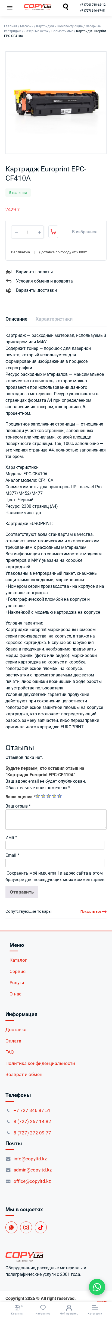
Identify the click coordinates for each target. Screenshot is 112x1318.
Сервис (18, 971)
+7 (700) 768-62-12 (92, 4)
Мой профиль (69, 1313)
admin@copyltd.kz (33, 1170)
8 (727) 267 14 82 (32, 1121)
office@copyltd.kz (32, 1181)
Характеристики (54, 319)
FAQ (9, 1052)
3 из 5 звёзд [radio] (48, 796)
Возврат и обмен (23, 1074)
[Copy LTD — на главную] (56, 1256)
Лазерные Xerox (36, 31)
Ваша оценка (20, 796)
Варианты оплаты (34, 271)
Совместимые (62, 31)
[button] (81, 232)
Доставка (15, 1029)
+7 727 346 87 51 (32, 1110)
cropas (102, 1302)
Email (12, 855)
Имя (11, 837)
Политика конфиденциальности (40, 1063)
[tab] (16, 319)
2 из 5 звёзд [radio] (43, 796)
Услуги (17, 982)
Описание (16, 319)
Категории (95, 1313)
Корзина (17, 1310)
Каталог (18, 960)
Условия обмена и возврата (44, 281)
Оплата (13, 1041)
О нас (15, 994)
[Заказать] (53, 231)
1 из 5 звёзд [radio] (38, 796)
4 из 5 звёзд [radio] (54, 796)
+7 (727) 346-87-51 (92, 10)
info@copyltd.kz (30, 1158)
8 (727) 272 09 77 (32, 1133)
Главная (10, 26)
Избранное (43, 1313)
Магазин (26, 26)
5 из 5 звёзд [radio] (59, 796)
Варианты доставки (36, 290)
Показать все (90, 912)
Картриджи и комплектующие (59, 26)
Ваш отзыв (18, 806)
